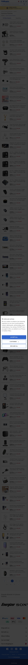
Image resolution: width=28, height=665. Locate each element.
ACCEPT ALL (14, 337)
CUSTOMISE (13, 341)
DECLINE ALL (14, 346)
